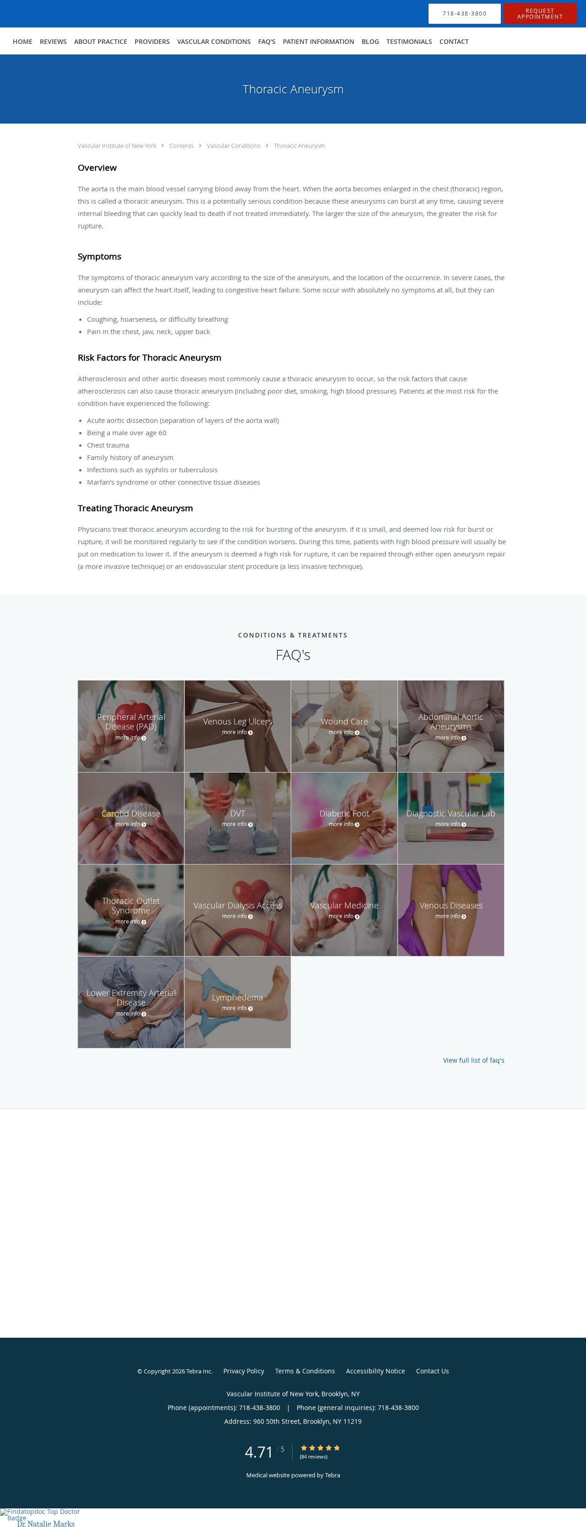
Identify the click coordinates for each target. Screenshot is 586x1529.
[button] (540, 13)
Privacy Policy (243, 1371)
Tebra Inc (198, 1371)
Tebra (332, 1475)
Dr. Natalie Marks (46, 1524)
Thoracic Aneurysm (299, 145)
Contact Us (432, 1371)
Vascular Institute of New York (117, 145)
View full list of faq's (474, 1060)
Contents (182, 145)
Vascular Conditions (234, 145)
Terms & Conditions (305, 1371)
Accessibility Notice (375, 1371)
